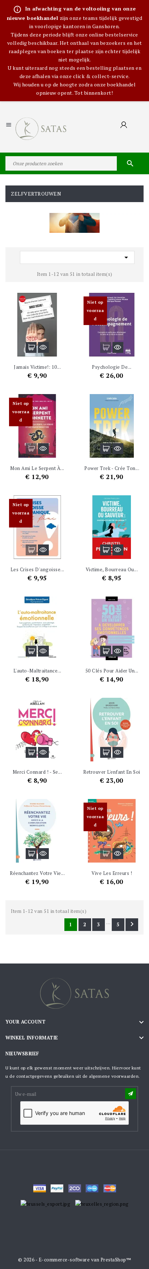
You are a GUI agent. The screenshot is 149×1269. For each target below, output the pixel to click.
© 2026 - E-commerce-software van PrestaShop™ (74, 1259)
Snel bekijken (43, 347)
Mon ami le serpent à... (37, 468)
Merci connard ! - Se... (37, 772)
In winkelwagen (31, 347)
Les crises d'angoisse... (37, 569)
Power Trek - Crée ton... (111, 468)
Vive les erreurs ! (111, 873)
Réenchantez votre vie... (37, 873)
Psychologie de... (112, 367)
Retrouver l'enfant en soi (111, 772)
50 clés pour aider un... (112, 670)
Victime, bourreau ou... (112, 569)
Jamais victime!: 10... (37, 367)
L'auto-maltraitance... (37, 670)
